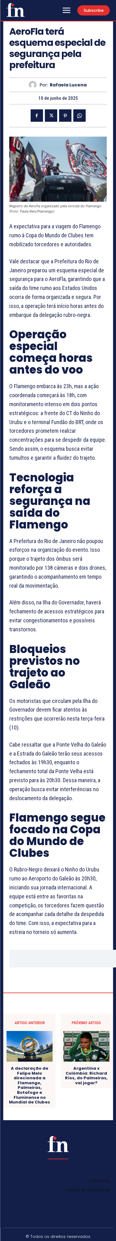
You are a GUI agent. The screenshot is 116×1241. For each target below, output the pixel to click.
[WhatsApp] (79, 115)
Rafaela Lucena (68, 85)
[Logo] (15, 10)
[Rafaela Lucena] (34, 85)
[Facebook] (37, 115)
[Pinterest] (65, 115)
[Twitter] (51, 115)
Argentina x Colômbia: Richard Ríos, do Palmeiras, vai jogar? (86, 1075)
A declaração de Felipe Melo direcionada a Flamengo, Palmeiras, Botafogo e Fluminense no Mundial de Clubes (29, 1085)
